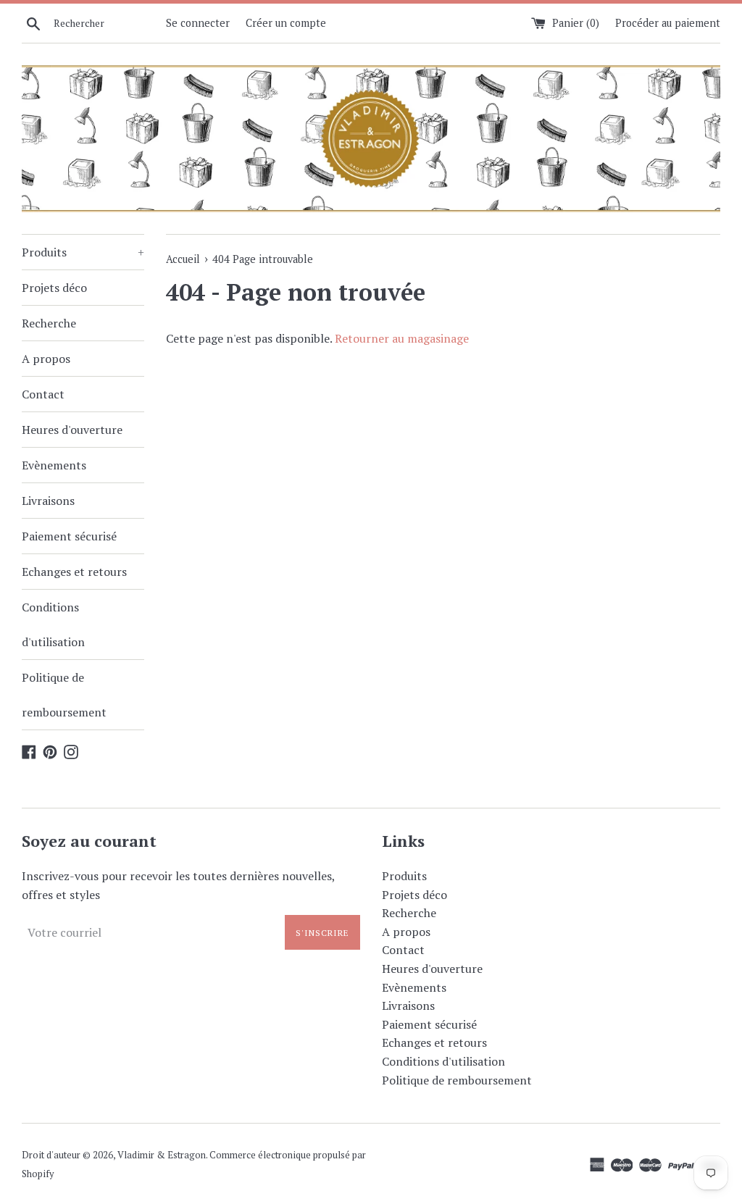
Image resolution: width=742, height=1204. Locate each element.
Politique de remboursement (64, 694)
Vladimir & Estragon (161, 1155)
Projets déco (54, 288)
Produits (83, 252)
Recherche (49, 323)
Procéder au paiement (667, 23)
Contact (43, 394)
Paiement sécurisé (69, 536)
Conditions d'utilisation (53, 624)
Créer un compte (286, 23)
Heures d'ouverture (72, 430)
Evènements (54, 465)
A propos (46, 359)
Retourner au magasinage (402, 338)
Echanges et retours (74, 572)
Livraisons (48, 501)
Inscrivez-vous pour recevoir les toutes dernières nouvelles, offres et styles (178, 885)
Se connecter (198, 23)
